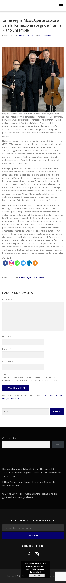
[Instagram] (11, 263)
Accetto (36, 575)
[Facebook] (5, 263)
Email (6, 349)
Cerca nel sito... (9, 438)
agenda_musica (28, 277)
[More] (35, 263)
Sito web (7, 361)
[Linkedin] (29, 263)
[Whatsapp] (17, 263)
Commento (9, 299)
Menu (60, 5)
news (42, 277)
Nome (6, 336)
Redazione (45, 35)
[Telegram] (23, 263)
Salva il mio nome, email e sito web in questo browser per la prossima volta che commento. (31, 379)
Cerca (57, 444)
